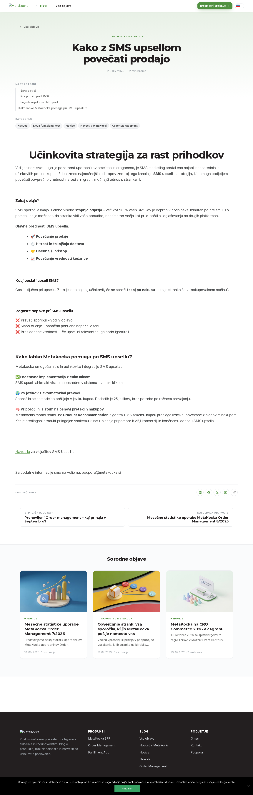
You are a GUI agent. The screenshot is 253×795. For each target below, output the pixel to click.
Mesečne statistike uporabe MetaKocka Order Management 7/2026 (51, 629)
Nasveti (23, 125)
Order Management (125, 125)
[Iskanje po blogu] (187, 6)
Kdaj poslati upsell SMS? (35, 96)
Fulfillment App (98, 752)
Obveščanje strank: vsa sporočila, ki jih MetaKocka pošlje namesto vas (123, 629)
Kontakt (196, 745)
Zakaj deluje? (28, 90)
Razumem (127, 788)
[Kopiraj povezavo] (234, 492)
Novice (70, 125)
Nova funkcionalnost (46, 125)
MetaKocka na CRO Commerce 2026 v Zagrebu (197, 626)
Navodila (22, 451)
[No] (248, 786)
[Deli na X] (217, 492)
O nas (195, 738)
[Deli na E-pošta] (225, 492)
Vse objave (63, 6)
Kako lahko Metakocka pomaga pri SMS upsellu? (52, 108)
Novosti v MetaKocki (128, 36)
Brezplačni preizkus (213, 5)
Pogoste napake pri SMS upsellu (40, 102)
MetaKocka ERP (99, 738)
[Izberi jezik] (239, 6)
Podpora (197, 752)
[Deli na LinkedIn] (200, 492)
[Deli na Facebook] (208, 492)
